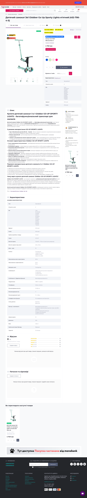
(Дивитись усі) (57, 78)
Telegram (74, 476)
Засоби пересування (12, 14)
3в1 (26, 191)
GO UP (37, 238)
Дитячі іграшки (28, 483)
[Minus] (47, 67)
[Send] (70, 73)
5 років (37, 222)
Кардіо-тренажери (29, 477)
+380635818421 (10, 465)
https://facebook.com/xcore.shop (74, 464)
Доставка (29, 7)
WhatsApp (74, 480)
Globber (51, 32)
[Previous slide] (10, 80)
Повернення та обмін (36, 7)
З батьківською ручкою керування (43, 270)
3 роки (37, 217)
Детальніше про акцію (40, 2)
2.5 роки (37, 216)
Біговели (27, 480)
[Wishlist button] (75, 37)
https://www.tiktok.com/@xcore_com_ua (81, 464)
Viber (73, 478)
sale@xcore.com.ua (49, 481)
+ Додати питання (13, 376)
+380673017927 (10, 463)
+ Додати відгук (13, 345)
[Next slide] (37, 80)
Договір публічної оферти (42, 467)
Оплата (24, 7)
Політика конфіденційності (11, 485)
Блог (48, 7)
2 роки (37, 214)
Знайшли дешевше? (49, 42)
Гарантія (44, 7)
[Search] (55, 10)
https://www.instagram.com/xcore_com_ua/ (78, 464)
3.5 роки (37, 219)
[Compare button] (79, 37)
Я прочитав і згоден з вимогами (44, 467)
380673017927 (71, 464)
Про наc (14, 7)
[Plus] (52, 67)
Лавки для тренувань (29, 479)
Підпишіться (53, 464)
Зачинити (78, 2)
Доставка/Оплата (14, 191)
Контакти (19, 7)
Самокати (20, 14)
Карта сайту (8, 489)
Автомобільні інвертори (30, 482)
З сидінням (38, 272)
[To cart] (77, 175)
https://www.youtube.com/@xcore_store (84, 464)
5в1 (24, 191)
